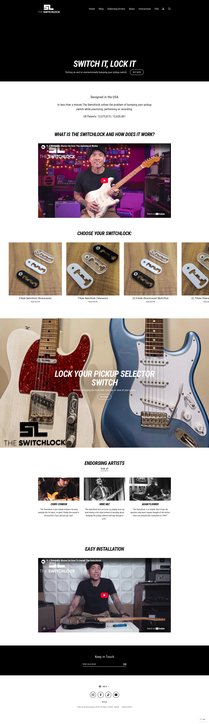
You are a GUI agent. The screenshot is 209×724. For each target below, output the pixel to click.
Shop (101, 8)
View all (104, 468)
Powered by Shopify (127, 707)
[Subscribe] (124, 664)
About (132, 8)
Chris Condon (59, 504)
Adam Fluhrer (150, 504)
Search (104, 702)
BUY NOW (137, 72)
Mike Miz (104, 504)
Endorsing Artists (116, 8)
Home (92, 8)
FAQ (157, 8)
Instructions (145, 8)
